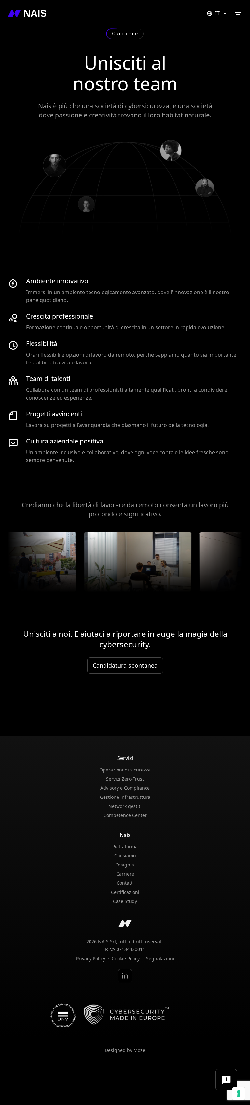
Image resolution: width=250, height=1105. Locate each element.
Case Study (125, 901)
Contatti (125, 883)
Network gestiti (125, 806)
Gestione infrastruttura (125, 797)
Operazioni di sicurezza (125, 770)
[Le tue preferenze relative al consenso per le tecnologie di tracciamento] (238, 1093)
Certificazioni (125, 892)
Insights (125, 865)
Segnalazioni (160, 958)
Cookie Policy (126, 958)
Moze (139, 1050)
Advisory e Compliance (125, 788)
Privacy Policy (90, 958)
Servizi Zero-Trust (125, 779)
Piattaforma (125, 846)
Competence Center (125, 815)
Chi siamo (125, 856)
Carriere (125, 874)
